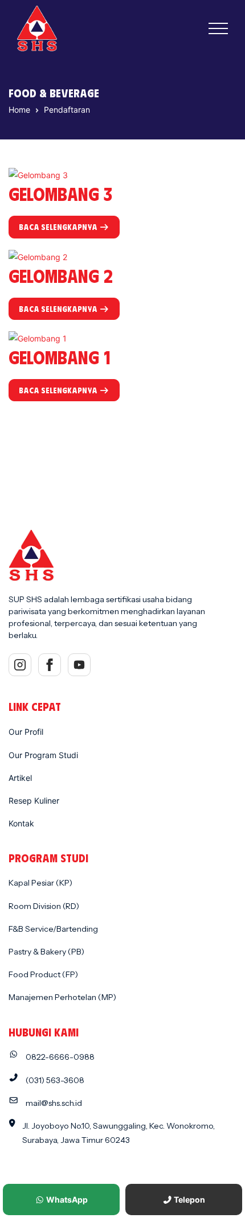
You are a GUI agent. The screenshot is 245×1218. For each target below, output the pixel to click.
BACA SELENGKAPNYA (59, 227)
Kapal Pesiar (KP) (40, 883)
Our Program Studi (43, 755)
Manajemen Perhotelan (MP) (62, 997)
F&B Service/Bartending (53, 929)
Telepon (188, 1199)
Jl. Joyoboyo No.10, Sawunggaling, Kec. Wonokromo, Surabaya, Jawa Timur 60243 (118, 1133)
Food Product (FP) (43, 974)
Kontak (21, 823)
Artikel (20, 778)
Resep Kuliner (34, 800)
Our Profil (26, 731)
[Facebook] (49, 664)
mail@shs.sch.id (54, 1103)
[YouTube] (79, 664)
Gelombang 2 (61, 275)
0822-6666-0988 (60, 1057)
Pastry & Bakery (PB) (46, 952)
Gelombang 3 (60, 193)
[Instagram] (20, 664)
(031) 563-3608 (55, 1080)
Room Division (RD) (44, 906)
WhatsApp (66, 1199)
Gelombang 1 (60, 356)
